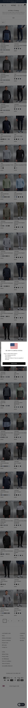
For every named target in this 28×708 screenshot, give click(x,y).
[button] (24, 363)
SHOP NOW (14, 363)
